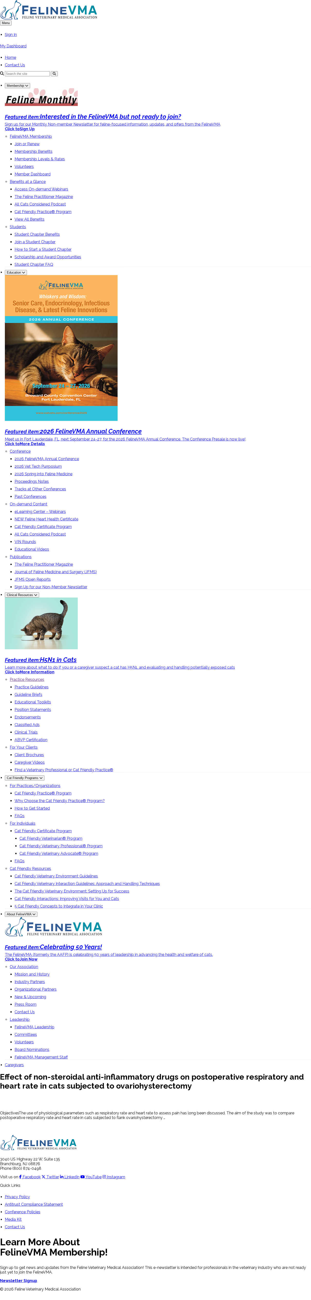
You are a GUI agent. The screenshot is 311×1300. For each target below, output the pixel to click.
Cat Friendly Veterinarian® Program (50, 838)
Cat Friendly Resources (30, 868)
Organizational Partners (36, 989)
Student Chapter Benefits (37, 234)
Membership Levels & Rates (40, 159)
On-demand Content (28, 504)
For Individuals (22, 823)
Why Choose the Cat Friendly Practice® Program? (60, 800)
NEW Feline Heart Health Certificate (46, 519)
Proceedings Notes (32, 481)
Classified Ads (27, 724)
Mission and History (32, 974)
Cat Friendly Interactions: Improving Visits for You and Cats (67, 898)
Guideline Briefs (28, 694)
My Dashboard (13, 46)
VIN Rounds (25, 541)
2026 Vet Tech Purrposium (38, 466)
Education (14, 272)
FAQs (20, 816)
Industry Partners (30, 981)
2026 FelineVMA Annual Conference (47, 459)
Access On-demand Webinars (41, 189)
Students (18, 227)
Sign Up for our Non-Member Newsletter (51, 587)
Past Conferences (30, 496)
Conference (20, 451)
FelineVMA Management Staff (41, 1057)
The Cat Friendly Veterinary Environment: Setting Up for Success (72, 891)
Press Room (25, 1004)
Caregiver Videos (30, 762)
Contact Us (15, 65)
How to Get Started (32, 808)
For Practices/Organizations (35, 785)
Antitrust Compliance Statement (34, 1204)
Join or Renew (27, 144)
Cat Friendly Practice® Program (43, 211)
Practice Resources (27, 679)
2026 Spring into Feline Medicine (43, 474)
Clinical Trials (26, 732)
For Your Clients (24, 747)
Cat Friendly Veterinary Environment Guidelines (56, 876)
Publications (21, 557)
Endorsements (28, 717)
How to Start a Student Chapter (43, 249)
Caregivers (14, 1065)
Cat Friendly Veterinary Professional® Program (61, 846)
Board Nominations (32, 1049)
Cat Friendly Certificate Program (43, 526)
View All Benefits (29, 219)
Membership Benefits (33, 151)
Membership (16, 85)
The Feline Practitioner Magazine (44, 196)
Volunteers (24, 166)
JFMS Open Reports (33, 579)
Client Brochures (29, 755)
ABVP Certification (31, 739)
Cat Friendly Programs (23, 778)
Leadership (20, 1019)
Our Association (24, 966)
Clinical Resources (20, 595)
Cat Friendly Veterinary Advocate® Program (58, 853)
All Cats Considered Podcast (40, 204)
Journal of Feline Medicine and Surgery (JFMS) (56, 572)
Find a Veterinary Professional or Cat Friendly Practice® (64, 770)
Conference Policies (22, 1212)
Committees (26, 1034)
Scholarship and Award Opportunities (48, 257)
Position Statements (33, 709)
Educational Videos (32, 549)
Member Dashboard (33, 174)
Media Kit (13, 1219)
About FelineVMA (19, 914)
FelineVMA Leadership (34, 1027)
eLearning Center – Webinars (40, 511)
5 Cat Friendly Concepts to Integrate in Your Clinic (59, 906)
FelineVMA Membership (31, 136)
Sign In (11, 34)
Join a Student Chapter (35, 242)
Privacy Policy (17, 1197)
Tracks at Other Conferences (40, 489)
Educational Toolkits (33, 702)
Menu (6, 23)
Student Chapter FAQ (34, 264)
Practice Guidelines (32, 687)
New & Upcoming (30, 997)
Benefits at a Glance (28, 181)
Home (10, 57)
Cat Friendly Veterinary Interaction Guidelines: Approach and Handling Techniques (87, 883)
